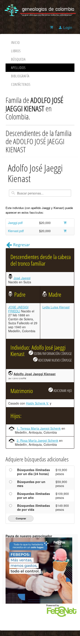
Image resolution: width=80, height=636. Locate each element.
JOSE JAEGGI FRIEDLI (18, 309)
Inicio (15, 42)
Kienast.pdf (16, 231)
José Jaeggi (22, 278)
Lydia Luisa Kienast (56, 307)
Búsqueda (18, 59)
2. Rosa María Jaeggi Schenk (37, 440)
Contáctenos (20, 84)
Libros (16, 50)
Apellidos (18, 67)
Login (67, 27)
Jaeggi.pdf (15, 222)
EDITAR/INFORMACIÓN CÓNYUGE (52, 353)
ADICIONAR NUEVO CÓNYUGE (55, 360)
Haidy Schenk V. (37, 403)
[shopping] (52, 27)
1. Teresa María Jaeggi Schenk (39, 428)
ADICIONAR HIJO (62, 390)
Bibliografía (20, 76)
